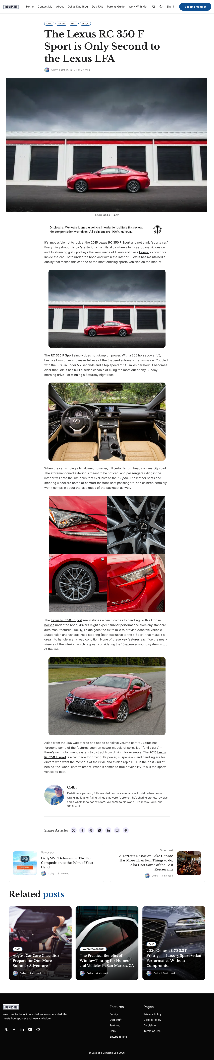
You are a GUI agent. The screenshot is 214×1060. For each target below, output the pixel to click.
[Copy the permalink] (126, 830)
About (60, 6)
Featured (115, 1025)
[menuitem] (30, 6)
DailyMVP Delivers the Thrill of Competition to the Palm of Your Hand (67, 862)
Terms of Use (152, 1031)
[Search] (153, 7)
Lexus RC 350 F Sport (66, 620)
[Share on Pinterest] (91, 830)
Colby (54, 69)
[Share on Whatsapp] (100, 830)
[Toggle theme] (161, 7)
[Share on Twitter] (74, 830)
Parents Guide (116, 6)
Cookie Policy (152, 1019)
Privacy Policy (153, 1014)
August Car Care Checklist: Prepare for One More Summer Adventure (36, 961)
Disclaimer (150, 1025)
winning (76, 375)
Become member (195, 6)
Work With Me (137, 6)
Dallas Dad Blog (78, 6)
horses (49, 625)
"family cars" (150, 747)
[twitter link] (6, 1029)
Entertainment (118, 1036)
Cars (113, 1031)
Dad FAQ (97, 6)
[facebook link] (14, 1029)
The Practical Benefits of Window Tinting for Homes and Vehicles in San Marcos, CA (107, 961)
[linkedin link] (22, 1029)
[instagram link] (30, 1029)
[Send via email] (117, 830)
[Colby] (46, 69)
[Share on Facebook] (82, 830)
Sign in (171, 6)
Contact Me (45, 6)
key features (131, 639)
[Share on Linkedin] (108, 830)
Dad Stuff (116, 1019)
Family (114, 1014)
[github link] (38, 1029)
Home (30, 6)
